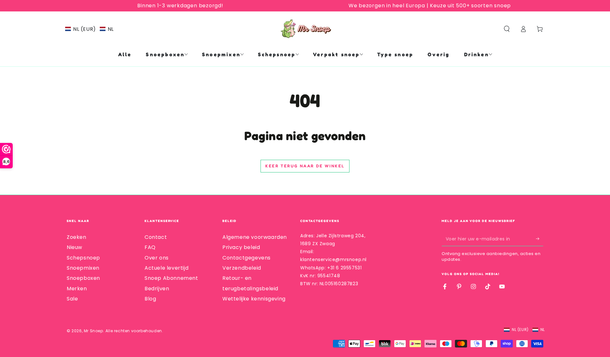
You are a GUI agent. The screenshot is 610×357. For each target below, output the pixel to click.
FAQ (150, 247)
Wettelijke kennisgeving (254, 298)
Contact (156, 237)
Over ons (157, 257)
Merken (77, 288)
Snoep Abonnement (171, 278)
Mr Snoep (93, 330)
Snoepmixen (83, 268)
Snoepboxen (83, 278)
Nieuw (74, 247)
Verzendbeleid (241, 268)
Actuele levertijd (166, 268)
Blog (150, 298)
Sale (72, 298)
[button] (89, 29)
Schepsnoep (83, 257)
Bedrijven (157, 288)
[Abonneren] (539, 239)
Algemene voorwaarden (254, 237)
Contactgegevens (246, 257)
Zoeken (76, 237)
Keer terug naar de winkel (305, 165)
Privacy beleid (241, 247)
